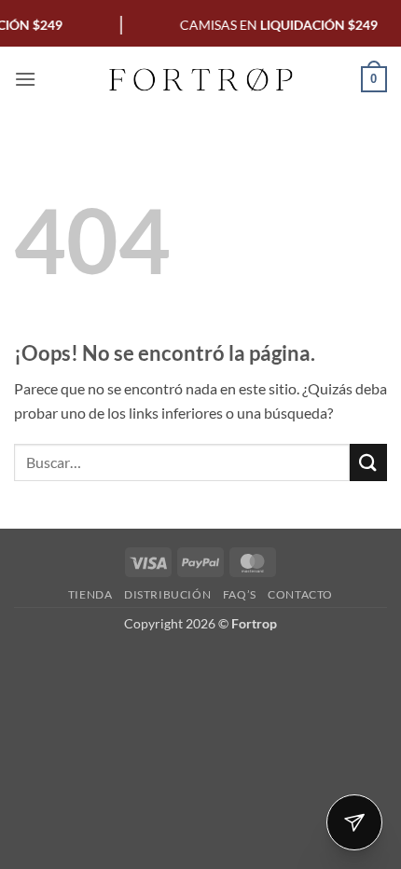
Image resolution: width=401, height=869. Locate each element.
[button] (25, 79)
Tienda (90, 594)
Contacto (300, 594)
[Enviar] (368, 462)
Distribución (167, 594)
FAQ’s (239, 594)
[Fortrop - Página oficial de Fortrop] (200, 79)
